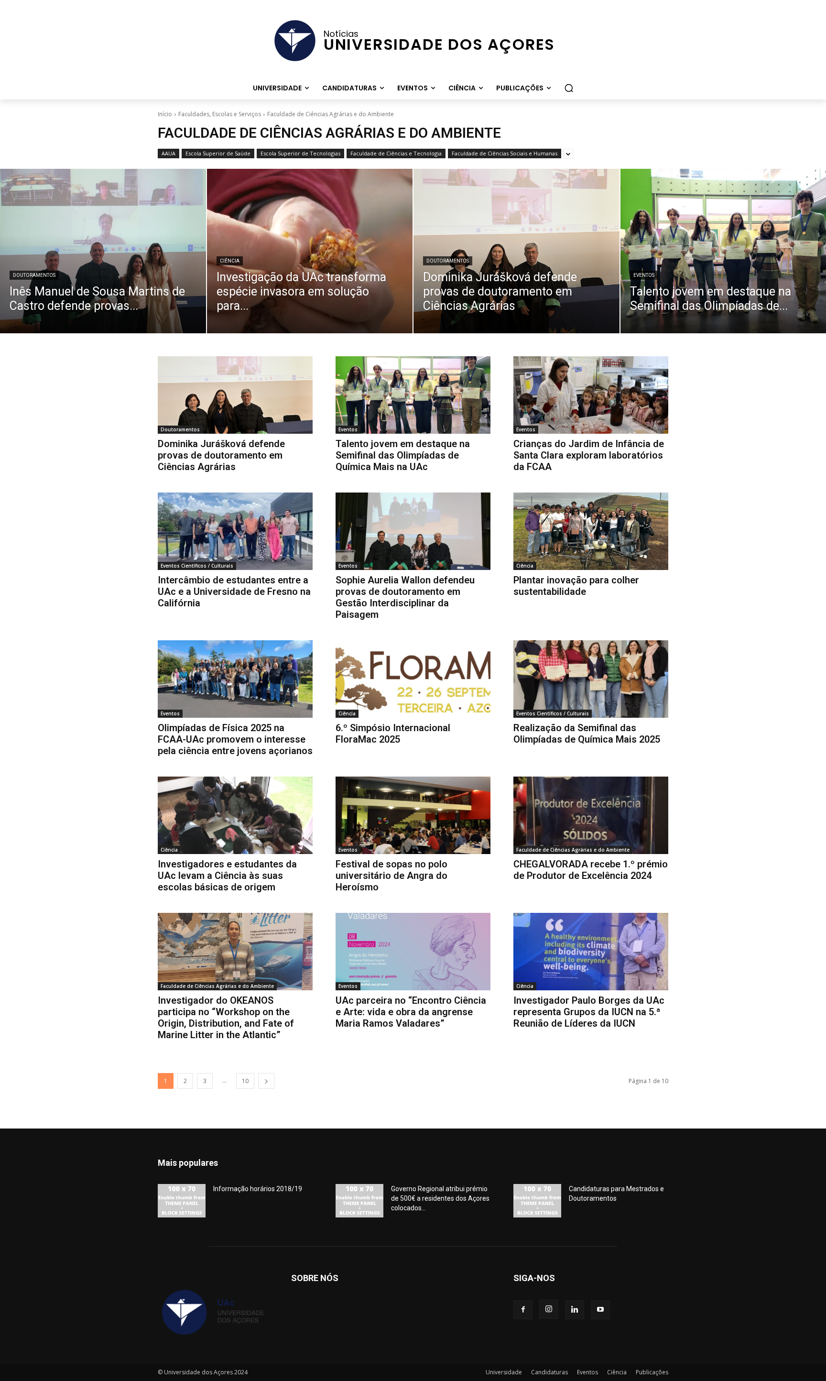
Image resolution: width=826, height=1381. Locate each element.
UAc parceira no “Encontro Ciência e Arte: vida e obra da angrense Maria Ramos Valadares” (411, 1012)
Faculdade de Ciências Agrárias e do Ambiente (573, 849)
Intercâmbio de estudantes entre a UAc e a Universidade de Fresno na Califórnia (234, 591)
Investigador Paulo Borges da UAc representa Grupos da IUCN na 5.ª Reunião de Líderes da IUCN (588, 1012)
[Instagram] (548, 1309)
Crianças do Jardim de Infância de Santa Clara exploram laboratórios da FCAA (588, 455)
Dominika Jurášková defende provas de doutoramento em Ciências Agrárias (221, 455)
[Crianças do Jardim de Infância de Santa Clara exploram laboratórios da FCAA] (590, 395)
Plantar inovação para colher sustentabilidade (576, 585)
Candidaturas (549, 1372)
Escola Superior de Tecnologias (300, 153)
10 (245, 1081)
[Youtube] (600, 1309)
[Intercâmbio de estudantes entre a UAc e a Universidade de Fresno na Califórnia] (235, 531)
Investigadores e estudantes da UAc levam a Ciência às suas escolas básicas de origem (227, 875)
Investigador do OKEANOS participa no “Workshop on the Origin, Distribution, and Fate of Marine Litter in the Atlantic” (226, 1018)
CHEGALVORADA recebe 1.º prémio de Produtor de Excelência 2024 (590, 869)
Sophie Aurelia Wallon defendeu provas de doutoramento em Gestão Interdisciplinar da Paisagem (405, 597)
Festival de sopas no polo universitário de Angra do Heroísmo (391, 875)
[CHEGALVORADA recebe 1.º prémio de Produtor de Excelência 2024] (590, 815)
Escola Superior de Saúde (217, 153)
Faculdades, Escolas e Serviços (219, 114)
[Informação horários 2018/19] (182, 1200)
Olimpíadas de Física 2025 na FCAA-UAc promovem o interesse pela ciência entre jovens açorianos (235, 739)
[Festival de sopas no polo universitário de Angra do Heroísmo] (413, 815)
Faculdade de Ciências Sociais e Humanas (504, 153)
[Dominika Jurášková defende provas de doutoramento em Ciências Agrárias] (516, 251)
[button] (568, 88)
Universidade (504, 1372)
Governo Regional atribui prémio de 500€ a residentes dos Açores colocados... (440, 1198)
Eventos (643, 275)
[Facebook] (523, 1309)
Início (165, 114)
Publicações (652, 1372)
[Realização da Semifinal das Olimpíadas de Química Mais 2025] (590, 679)
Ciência (229, 260)
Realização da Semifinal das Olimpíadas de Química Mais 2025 (586, 733)
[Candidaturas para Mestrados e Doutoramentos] (537, 1200)
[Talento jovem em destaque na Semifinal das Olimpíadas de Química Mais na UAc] (413, 395)
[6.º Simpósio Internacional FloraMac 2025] (413, 679)
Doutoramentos (34, 275)
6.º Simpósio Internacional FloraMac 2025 (393, 733)
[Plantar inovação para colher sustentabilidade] (590, 531)
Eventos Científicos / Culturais (197, 565)
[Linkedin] (574, 1309)
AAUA (168, 153)
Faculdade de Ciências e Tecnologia (396, 153)
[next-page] (266, 1081)
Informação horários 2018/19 (257, 1189)
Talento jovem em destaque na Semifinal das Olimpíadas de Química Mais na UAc (403, 455)
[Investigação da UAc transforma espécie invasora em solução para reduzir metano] (310, 251)
